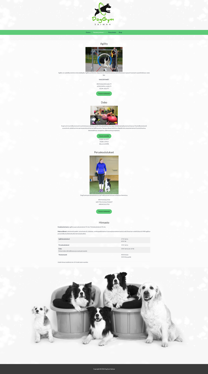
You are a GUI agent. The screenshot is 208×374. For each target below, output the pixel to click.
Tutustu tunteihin (104, 136)
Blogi (120, 32)
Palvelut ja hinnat (98, 32)
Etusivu (88, 32)
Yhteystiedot (112, 32)
